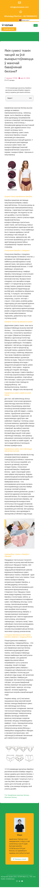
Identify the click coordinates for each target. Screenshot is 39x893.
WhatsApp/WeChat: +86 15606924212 (20, 16)
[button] (29, 98)
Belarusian (25, 20)
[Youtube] (22, 881)
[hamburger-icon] (36, 25)
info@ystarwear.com (19, 7)
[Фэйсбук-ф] (17, 881)
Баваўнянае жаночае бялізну (18, 795)
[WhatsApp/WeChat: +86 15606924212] (20, 11)
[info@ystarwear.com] (19, 2)
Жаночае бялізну (11, 797)
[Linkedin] (19, 881)
